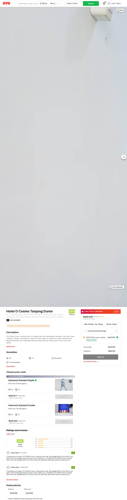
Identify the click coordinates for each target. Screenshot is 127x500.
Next (123, 157)
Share (122, 10)
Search (91, 3)
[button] (100, 362)
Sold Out (64, 421)
